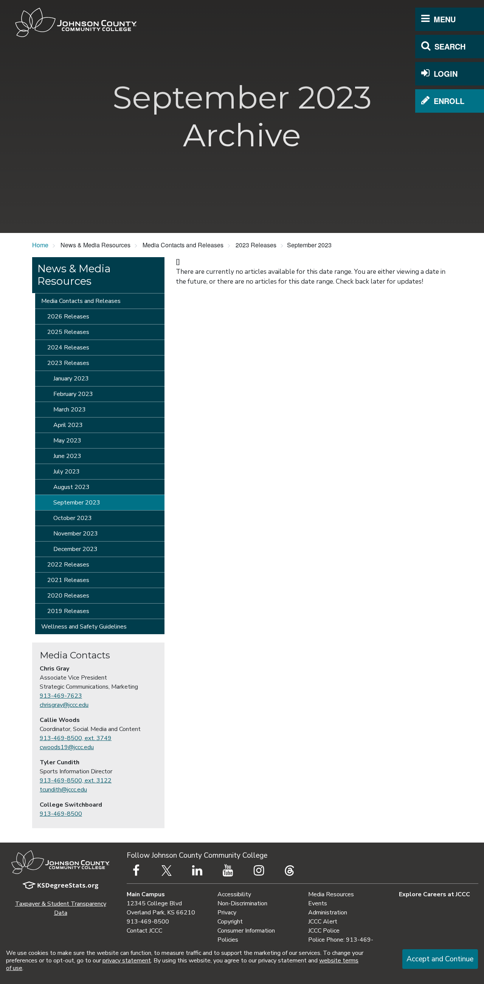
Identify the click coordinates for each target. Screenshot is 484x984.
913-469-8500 (61, 814)
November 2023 (75, 533)
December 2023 (75, 549)
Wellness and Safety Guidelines (84, 626)
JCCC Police (324, 931)
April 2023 (68, 425)
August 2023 (71, 487)
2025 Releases (68, 332)
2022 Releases (68, 564)
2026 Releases (68, 316)
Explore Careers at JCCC (434, 894)
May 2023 (67, 440)
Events (317, 903)
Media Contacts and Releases (81, 301)
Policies (227, 940)
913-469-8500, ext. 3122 (76, 780)
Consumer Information (246, 931)
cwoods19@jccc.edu (67, 747)
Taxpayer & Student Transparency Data (60, 908)
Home (40, 245)
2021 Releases (68, 580)
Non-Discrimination (242, 903)
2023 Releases (68, 363)
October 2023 (72, 518)
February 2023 (73, 394)
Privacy (226, 912)
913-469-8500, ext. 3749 (76, 738)
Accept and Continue (439, 959)
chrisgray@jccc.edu (64, 705)
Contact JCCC (144, 931)
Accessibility (234, 894)
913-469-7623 (61, 696)
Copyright (230, 921)
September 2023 (76, 502)
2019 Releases (68, 611)
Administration (327, 912)
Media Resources (331, 894)
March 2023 (69, 409)
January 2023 (71, 378)
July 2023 (66, 471)
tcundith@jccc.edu (63, 789)
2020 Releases (68, 595)
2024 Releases (68, 347)
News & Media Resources (74, 275)
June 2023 (67, 456)
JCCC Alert (322, 921)
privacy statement (126, 960)
